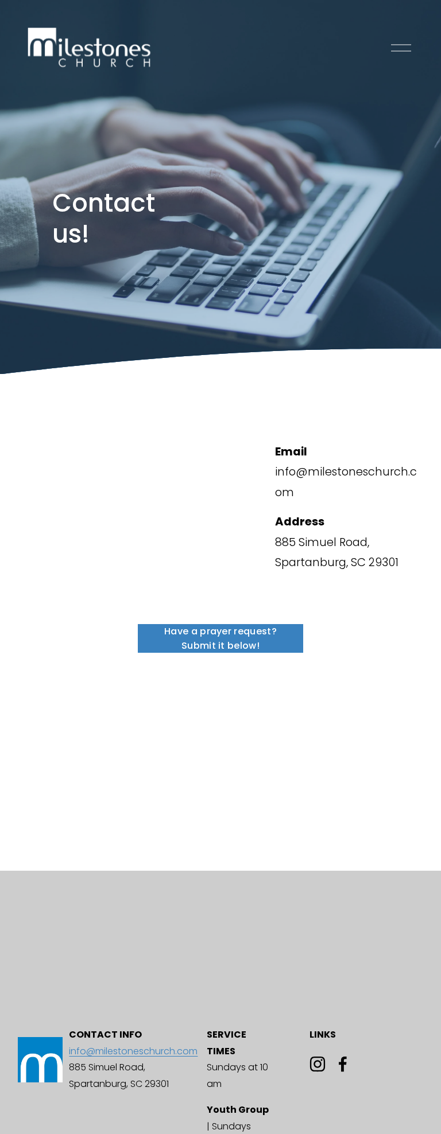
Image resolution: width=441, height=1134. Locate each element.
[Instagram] (318, 1064)
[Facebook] (343, 1064)
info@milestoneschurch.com (133, 1051)
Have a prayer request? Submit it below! (220, 638)
